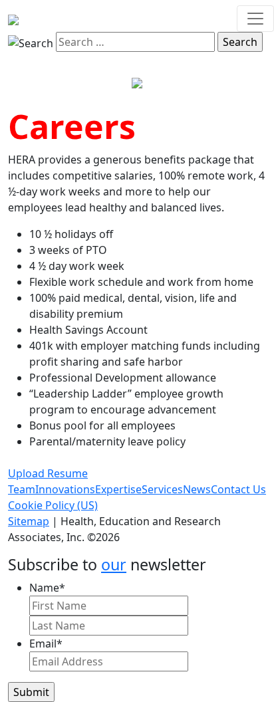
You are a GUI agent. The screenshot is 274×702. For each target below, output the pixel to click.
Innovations (65, 489)
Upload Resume (48, 473)
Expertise (118, 489)
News (197, 489)
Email (46, 643)
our (113, 564)
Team (21, 489)
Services (162, 489)
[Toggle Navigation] (255, 18)
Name (47, 587)
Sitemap (28, 521)
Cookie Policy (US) (53, 505)
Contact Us (238, 489)
